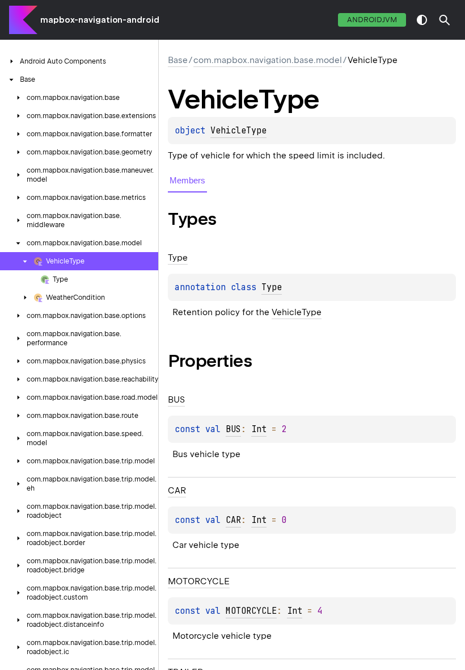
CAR (233, 520)
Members (187, 180)
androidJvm (372, 19)
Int (259, 429)
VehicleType (238, 130)
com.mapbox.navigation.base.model (267, 60)
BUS (233, 429)
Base (178, 60)
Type (271, 287)
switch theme (422, 20)
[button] (444, 20)
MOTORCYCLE (251, 611)
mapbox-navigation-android (99, 20)
